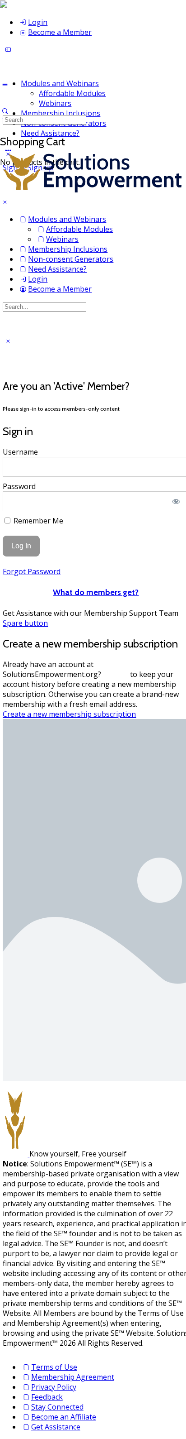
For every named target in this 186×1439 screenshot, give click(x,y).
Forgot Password (31, 571)
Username (20, 452)
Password (19, 486)
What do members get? (96, 592)
